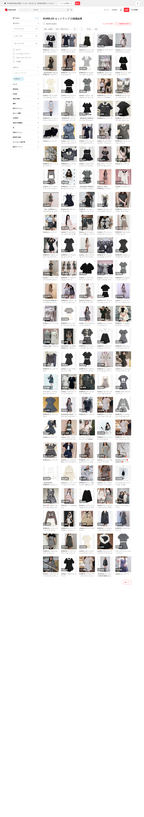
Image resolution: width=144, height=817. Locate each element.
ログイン (106, 10)
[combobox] (45, 10)
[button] (30, 10)
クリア (37, 18)
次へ (126, 582)
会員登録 (114, 10)
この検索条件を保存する (123, 24)
